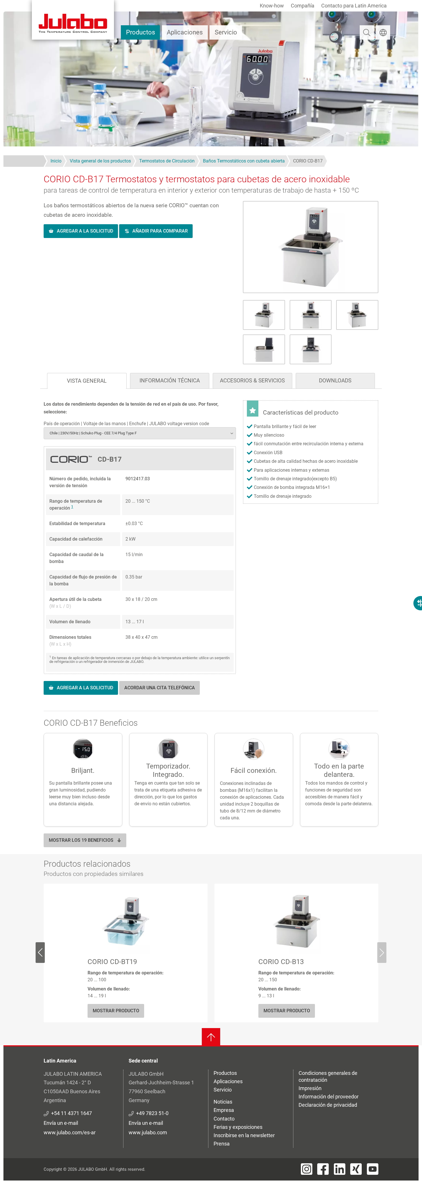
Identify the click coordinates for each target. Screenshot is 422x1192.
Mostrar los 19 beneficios (81, 840)
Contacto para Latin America (354, 6)
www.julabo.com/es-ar (70, 1132)
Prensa (222, 1144)
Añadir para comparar (160, 231)
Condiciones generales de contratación (328, 1076)
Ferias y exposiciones (238, 1127)
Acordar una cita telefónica (159, 687)
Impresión (310, 1088)
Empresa (224, 1110)
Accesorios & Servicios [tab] (252, 380)
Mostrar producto (116, 1010)
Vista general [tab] (87, 381)
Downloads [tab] (335, 380)
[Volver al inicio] (211, 1037)
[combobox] (140, 433)
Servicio (226, 32)
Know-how (272, 6)
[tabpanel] (211, 553)
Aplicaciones (185, 32)
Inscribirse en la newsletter (244, 1135)
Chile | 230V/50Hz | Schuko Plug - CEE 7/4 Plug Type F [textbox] (93, 433)
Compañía (302, 6)
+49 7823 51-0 (152, 1113)
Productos (140, 32)
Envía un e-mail (61, 1123)
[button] (310, 247)
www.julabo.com (148, 1132)
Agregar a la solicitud (85, 231)
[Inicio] (73, 20)
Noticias (223, 1102)
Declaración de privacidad (328, 1105)
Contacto (224, 1119)
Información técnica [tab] (170, 380)
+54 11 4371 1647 (71, 1113)
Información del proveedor (329, 1097)
